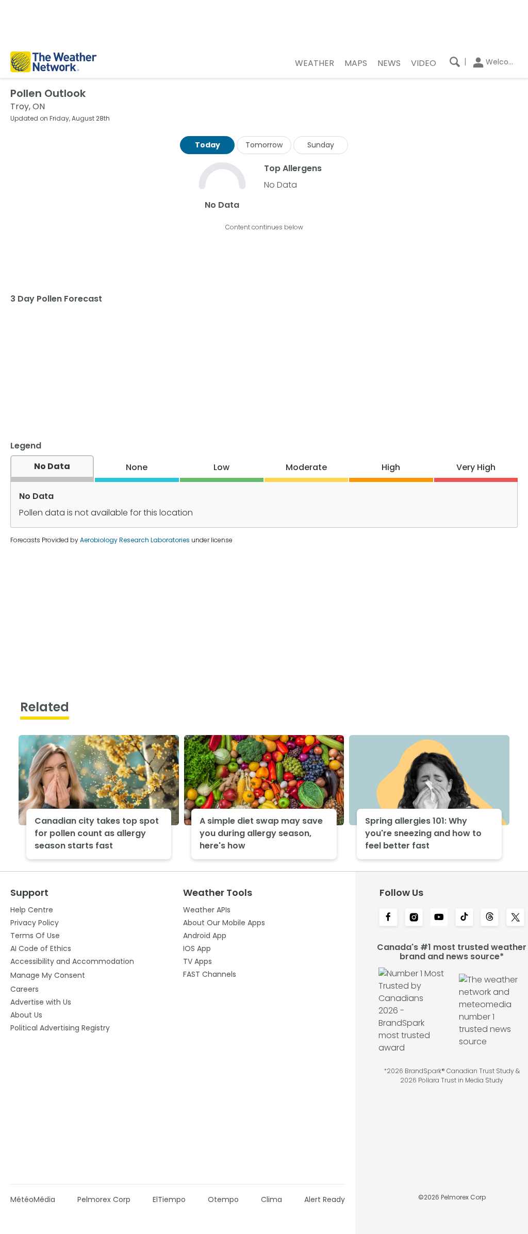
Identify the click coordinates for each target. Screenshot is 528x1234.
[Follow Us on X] (515, 918)
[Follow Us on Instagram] (413, 918)
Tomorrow (264, 145)
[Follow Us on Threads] (489, 918)
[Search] (455, 62)
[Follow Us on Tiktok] (464, 918)
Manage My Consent (47, 975)
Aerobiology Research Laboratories (135, 540)
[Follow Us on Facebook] (388, 918)
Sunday (320, 145)
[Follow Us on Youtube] (439, 918)
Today (207, 145)
